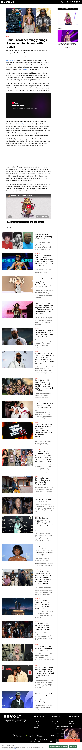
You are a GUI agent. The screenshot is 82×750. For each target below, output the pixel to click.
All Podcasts (37, 720)
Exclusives (41, 1)
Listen (27, 1)
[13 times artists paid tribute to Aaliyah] (17, 505)
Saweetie (21, 124)
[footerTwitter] (47, 743)
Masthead (54, 720)
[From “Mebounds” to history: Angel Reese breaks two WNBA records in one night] (17, 629)
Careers (54, 725)
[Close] (80, 746)
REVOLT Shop (72, 723)
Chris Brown (10, 60)
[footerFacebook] (43, 743)
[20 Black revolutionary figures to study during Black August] (17, 240)
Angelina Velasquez (13, 56)
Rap (35, 222)
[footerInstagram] (30, 743)
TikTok (70, 2)
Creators (51, 1)
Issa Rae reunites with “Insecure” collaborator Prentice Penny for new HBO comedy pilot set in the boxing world (44, 551)
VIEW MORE (67, 47)
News (46, 1)
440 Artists (37, 727)
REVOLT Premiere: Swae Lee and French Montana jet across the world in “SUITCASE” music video (43, 604)
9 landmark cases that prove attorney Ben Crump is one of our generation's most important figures (43, 698)
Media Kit (54, 723)
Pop (22, 222)
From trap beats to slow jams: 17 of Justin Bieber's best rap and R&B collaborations (67, 43)
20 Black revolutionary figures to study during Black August (43, 237)
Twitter (77, 2)
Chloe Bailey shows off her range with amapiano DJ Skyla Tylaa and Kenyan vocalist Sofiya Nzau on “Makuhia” (44, 283)
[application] (69, 735)
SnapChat (72, 2)
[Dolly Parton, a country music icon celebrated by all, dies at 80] (17, 652)
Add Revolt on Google (32, 56)
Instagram (67, 2)
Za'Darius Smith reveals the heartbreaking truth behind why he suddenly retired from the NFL (44, 333)
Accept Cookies (73, 746)
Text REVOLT (72, 722)
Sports (37, 328)
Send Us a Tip (55, 722)
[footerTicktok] (35, 743)
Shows (19, 1)
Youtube (79, 2)
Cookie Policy (14, 748)
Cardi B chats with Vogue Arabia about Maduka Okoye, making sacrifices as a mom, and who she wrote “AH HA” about (44, 385)
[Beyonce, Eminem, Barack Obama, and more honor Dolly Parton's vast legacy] (17, 484)
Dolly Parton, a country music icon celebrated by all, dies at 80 (43, 648)
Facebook (74, 2)
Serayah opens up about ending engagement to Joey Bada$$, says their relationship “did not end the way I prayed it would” (44, 672)
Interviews (38, 569)
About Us (54, 718)
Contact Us (71, 720)
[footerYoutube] (51, 743)
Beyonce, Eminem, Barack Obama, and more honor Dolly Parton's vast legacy (42, 481)
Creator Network (38, 725)
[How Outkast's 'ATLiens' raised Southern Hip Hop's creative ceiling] (17, 409)
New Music (37, 253)
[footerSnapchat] (39, 743)
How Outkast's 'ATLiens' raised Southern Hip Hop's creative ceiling (44, 405)
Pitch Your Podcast (38, 723)
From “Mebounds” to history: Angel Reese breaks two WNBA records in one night (43, 626)
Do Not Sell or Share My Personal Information (58, 746)
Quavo (26, 69)
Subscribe (57, 1)
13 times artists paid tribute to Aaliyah (43, 500)
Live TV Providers (38, 722)
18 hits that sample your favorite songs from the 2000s (67, 27)
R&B (31, 222)
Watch (23, 1)
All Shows (36, 718)
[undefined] (68, 18)
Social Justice (33, 1)
